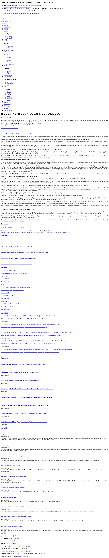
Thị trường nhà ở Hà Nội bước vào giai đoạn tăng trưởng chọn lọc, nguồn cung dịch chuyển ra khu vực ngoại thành (24, 252)
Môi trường (9, 36)
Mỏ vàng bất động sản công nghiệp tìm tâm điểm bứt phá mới (20, 380)
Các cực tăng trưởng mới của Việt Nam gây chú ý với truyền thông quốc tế (23, 364)
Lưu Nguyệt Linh (5, 309)
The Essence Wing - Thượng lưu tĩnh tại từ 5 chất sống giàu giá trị (21, 372)
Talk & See (9, 98)
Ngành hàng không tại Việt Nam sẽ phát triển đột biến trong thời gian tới (16, 133)
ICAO (38, 232)
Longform (6, 108)
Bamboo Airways (33, 232)
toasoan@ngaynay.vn (23, 556)
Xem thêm (3, 531)
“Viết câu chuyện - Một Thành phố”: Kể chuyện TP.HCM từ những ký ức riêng (17, 506)
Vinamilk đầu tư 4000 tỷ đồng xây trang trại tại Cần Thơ (12, 227)
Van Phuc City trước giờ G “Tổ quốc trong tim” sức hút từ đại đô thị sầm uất (24, 405)
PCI (62, 232)
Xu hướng (6, 86)
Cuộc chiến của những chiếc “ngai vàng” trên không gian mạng (14, 273)
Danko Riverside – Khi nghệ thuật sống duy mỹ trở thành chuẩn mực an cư (16, 246)
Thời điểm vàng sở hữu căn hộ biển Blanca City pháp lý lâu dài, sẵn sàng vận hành (26, 397)
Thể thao (9, 97)
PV (1, 117)
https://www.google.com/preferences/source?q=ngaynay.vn (17, 7)
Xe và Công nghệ (8, 104)
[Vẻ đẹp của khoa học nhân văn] (11, 303)
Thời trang (9, 93)
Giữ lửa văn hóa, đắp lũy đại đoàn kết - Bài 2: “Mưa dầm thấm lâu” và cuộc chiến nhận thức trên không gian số (24, 318)
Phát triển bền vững (8, 76)
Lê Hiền (2, 284)
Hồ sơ (8, 72)
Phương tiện (9, 62)
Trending (9, 100)
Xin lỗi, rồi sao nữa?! (5, 298)
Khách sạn (9, 60)
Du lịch (5, 51)
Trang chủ (6, 25)
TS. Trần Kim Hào (5, 293)
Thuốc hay (9, 49)
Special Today (7, 27)
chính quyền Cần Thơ (6, 232)
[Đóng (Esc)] (1, 533)
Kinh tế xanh (10, 83)
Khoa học (6, 31)
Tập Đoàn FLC (66, 232)
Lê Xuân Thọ (4, 301)
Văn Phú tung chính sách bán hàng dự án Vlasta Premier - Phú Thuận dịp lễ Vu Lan (27, 389)
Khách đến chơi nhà (5, 281)
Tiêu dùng (9, 94)
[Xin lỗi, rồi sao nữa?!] (9, 295)
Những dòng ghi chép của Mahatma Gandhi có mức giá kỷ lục (13, 476)
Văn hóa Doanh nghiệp (9, 73)
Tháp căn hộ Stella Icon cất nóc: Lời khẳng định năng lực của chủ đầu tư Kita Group (18, 258)
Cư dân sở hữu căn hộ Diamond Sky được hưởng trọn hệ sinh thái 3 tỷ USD (24, 413)
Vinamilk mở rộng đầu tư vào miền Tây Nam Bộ (11, 130)
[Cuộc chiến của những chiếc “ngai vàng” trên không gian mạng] (9, 270)
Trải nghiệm (9, 58)
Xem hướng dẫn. (45, 230)
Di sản (5, 39)
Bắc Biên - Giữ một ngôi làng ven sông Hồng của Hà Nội (12, 290)
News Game (6, 106)
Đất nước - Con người (9, 64)
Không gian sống (8, 75)
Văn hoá (6, 28)
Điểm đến (9, 57)
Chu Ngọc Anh (48, 232)
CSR (8, 85)
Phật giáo (6, 102)
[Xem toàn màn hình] (4, 533)
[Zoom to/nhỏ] (5, 533)
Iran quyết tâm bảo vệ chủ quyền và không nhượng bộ (12, 456)
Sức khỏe (6, 40)
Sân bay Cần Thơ (24, 232)
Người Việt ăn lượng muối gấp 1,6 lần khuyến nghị (11, 526)
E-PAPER (6, 105)
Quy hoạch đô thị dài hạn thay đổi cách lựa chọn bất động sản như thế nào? (16, 264)
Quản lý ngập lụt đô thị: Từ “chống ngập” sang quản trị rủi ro (13, 434)
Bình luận (9, 71)
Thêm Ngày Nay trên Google (8, 230)
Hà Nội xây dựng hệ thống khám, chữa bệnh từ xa (11, 444)
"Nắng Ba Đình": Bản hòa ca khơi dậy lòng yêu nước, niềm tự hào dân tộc (16, 516)
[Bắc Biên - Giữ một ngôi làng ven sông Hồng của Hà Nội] (18, 287)
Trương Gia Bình (57, 232)
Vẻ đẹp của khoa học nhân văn (7, 306)
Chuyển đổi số (10, 82)
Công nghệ (9, 38)
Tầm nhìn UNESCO (8, 50)
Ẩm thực (9, 61)
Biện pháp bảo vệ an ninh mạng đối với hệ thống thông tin (13, 487)
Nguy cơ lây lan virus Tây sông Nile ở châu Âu (10, 465)
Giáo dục (6, 29)
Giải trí (8, 96)
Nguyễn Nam (4, 276)
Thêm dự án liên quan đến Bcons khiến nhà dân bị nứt (12, 240)
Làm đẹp (9, 92)
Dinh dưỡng (9, 47)
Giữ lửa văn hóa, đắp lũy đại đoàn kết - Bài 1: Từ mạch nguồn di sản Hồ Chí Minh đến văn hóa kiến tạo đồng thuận (24, 327)
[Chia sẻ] (2, 533)
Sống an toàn (10, 46)
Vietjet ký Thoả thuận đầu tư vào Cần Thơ (9, 128)
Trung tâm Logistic (15, 232)
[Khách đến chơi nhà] (9, 278)
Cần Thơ (43, 232)
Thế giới (5, 65)
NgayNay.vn (4, 18)
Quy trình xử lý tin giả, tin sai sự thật (8, 497)
